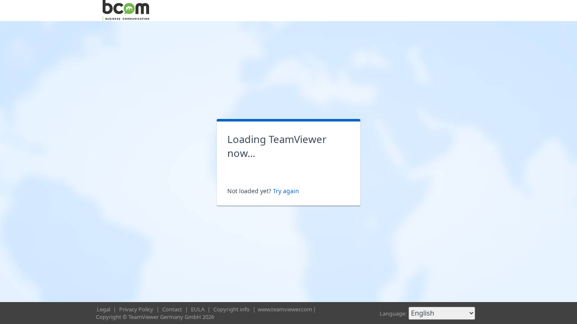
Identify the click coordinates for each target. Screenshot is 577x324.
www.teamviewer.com (285, 309)
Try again (286, 191)
